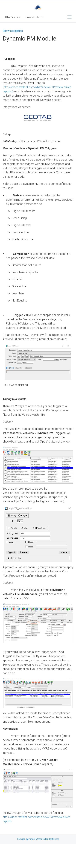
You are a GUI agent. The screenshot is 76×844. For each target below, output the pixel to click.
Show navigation (13, 31)
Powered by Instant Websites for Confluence (38, 839)
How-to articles (34, 17)
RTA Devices (12, 17)
